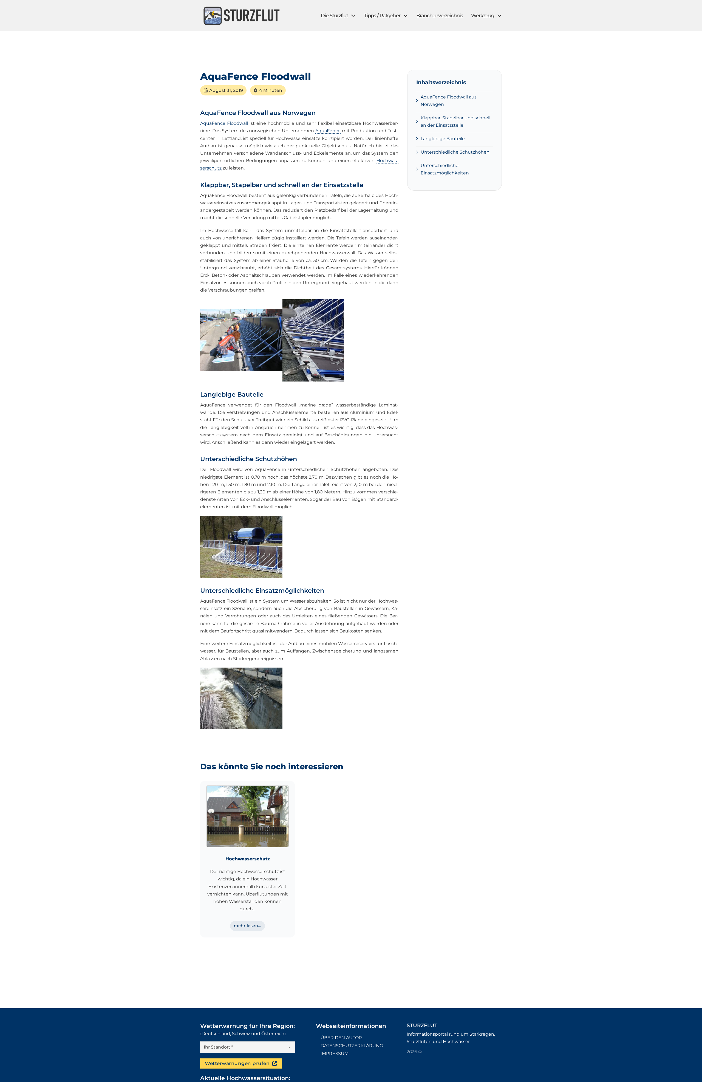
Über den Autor (341, 1037)
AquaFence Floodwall (224, 123)
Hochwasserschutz (247, 858)
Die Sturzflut (334, 16)
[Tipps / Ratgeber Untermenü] (405, 15)
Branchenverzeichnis (439, 16)
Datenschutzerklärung (352, 1045)
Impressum (335, 1053)
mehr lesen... (247, 925)
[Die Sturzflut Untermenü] (353, 15)
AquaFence (328, 130)
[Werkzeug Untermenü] (499, 15)
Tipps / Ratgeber (382, 16)
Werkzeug (482, 16)
